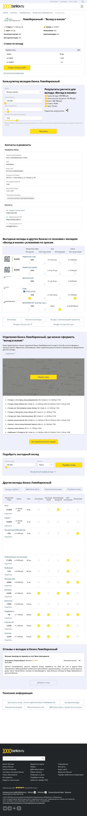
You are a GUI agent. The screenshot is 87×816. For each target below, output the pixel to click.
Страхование (63, 764)
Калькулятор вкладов (53, 489)
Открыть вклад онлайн (17, 67)
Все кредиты (7, 777)
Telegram (30, 792)
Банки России (8, 767)
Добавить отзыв (43, 683)
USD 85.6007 (54, 2)
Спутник (7, 633)
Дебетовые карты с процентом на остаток (65, 707)
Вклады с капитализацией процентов (65, 319)
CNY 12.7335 (73, 2)
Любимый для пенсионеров (15, 557)
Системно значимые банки (13, 772)
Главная (5, 13)
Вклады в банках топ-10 (22, 324)
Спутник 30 (9, 622)
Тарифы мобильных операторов (70, 775)
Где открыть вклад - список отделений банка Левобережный (31, 702)
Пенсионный (9, 579)
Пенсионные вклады (33, 319)
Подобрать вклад (68, 465)
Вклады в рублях (12, 489)
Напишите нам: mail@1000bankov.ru (15, 792)
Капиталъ (8, 601)
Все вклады (11, 319)
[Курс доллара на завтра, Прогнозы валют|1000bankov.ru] (10, 808)
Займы (33, 767)
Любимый (8, 568)
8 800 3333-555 (11, 213)
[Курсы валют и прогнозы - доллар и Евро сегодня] (5, 808)
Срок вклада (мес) (11, 106)
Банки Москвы (8, 764)
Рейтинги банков (9, 769)
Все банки (14, 13)
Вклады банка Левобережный (42, 13)
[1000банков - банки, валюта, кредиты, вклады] (19, 808)
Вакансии (68, 792)
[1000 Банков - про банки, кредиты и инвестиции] (14, 808)
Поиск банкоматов (10, 775)
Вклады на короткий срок (64, 324)
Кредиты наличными (11, 780)
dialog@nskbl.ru (12, 226)
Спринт (7, 518)
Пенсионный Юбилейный (14, 530)
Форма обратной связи (56, 792)
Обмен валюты (36, 772)
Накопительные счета (35, 707)
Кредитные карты (37, 764)
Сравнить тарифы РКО (39, 780)
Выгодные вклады (72, 702)
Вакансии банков (65, 772)
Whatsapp (41, 792)
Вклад (7, 88)
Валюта (39, 461)
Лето (6, 506)
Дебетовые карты (32, 489)
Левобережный (25, 13)
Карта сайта (62, 769)
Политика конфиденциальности (13, 803)
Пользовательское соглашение (34, 803)
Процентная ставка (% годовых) (15, 114)
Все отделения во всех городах (44, 442)
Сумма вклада (9, 97)
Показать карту (43, 377)
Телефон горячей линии (17, 210)
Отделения (10, 353)
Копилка (7, 590)
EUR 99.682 (63, 2)
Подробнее (8, 514)
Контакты (61, 767)
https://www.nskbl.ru (13, 219)
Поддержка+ (9, 611)
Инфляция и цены (37, 775)
